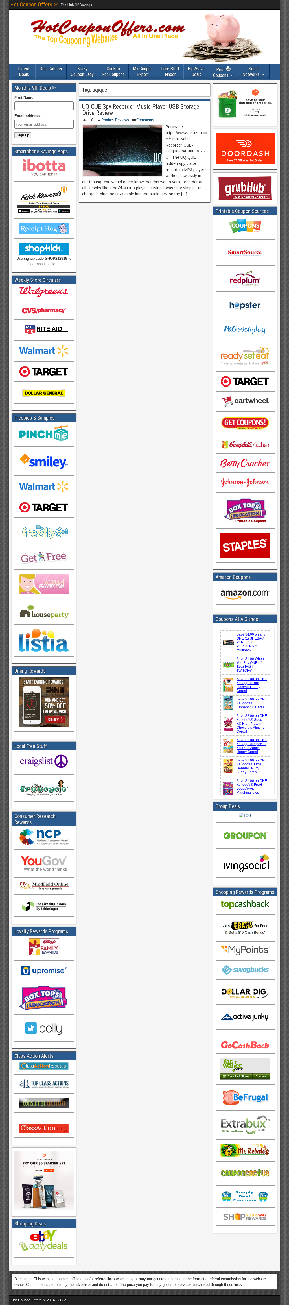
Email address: (27, 116)
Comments (145, 120)
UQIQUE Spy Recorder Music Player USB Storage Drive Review (140, 109)
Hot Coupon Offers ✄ (34, 4)
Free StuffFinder (170, 71)
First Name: (24, 97)
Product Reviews (115, 120)
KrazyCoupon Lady (82, 71)
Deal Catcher (51, 68)
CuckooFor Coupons (113, 71)
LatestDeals (23, 71)
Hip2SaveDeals (196, 71)
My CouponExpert (143, 71)
